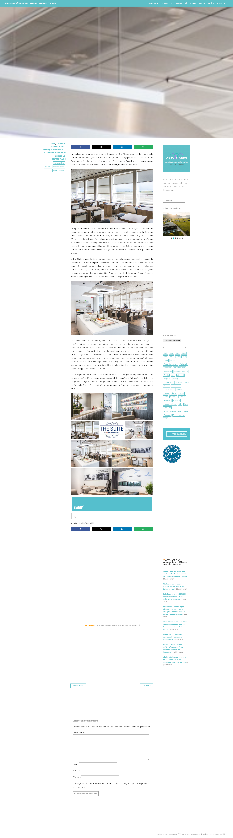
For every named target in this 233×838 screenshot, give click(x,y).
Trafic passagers (178, 415)
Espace (202, 3)
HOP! (166, 397)
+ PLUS (220, 3)
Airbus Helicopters (170, 364)
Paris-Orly (167, 407)
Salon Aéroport (58, 170)
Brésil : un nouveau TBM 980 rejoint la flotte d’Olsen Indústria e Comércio (174, 597)
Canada (166, 386)
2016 (53, 144)
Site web (77, 777)
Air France (167, 367)
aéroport (180, 375)
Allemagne (168, 371)
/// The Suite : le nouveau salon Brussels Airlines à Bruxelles (107, 78)
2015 (165, 353)
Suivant (146, 686)
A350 (166, 360)
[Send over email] (143, 147)
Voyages (165, 3)
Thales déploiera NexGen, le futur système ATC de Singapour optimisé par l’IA (174, 660)
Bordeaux (178, 382)
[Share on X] (101, 147)
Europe (166, 393)
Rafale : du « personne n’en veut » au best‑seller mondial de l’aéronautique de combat (175, 574)
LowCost (176, 400)
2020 (184, 353)
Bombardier (168, 382)
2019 (177, 353)
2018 (171, 353)
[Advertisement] (112, 560)
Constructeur (168, 389)
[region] (176, 225)
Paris (185, 404)
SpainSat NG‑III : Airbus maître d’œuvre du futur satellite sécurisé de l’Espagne (173, 648)
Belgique (47, 149)
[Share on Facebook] (80, 147)
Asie (173, 375)
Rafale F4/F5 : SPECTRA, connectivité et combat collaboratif (173, 637)
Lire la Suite (51, 93)
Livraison (182, 397)
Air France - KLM (179, 367)
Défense (178, 3)
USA (165, 418)
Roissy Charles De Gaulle (172, 411)
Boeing (175, 378)
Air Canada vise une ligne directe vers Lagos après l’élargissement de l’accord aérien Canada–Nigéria (174, 610)
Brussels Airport (58, 167)
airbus (172, 360)
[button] (164, 224)
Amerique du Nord (181, 371)
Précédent (78, 686)
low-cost (167, 400)
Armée (166, 375)
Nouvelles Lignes (170, 404)
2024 (184, 356)
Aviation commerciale (58, 145)
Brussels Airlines (59, 163)
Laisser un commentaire (59, 158)
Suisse (186, 411)
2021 (165, 356)
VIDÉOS (211, 3)
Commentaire (79, 732)
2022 (171, 356)
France (181, 393)
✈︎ (65, 152)
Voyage (59, 152)
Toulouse (167, 415)
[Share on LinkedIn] (122, 147)
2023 (178, 356)
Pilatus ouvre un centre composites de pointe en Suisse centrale (173, 587)
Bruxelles (48, 167)
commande (176, 386)
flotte (174, 393)
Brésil (187, 382)
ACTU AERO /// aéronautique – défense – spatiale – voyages (30, 3)
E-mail (76, 770)
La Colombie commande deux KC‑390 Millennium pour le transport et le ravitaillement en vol (175, 626)
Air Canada (183, 364)
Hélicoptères (190, 3)
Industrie (152, 3)
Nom (76, 764)
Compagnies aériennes (55, 151)
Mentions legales (161, 834)
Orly (180, 404)
